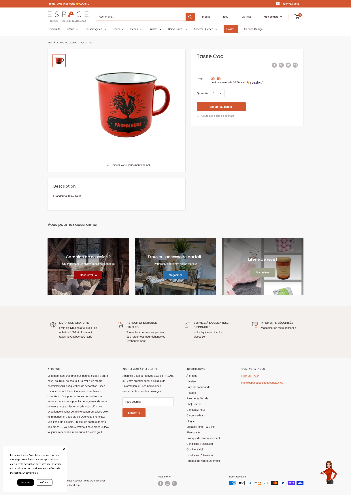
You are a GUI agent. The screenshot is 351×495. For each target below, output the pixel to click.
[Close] (64, 449)
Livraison (191, 381)
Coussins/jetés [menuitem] (93, 29)
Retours (191, 392)
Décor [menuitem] (116, 29)
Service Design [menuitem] (253, 29)
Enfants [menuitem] (153, 29)
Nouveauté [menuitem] (54, 29)
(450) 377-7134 (250, 375)
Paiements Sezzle (197, 398)
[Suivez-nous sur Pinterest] (174, 483)
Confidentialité (194, 449)
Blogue (206, 16)
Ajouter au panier (221, 106)
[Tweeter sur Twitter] (288, 65)
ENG (226, 16)
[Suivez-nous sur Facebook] (160, 483)
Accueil (51, 42)
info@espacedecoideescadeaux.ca (262, 382)
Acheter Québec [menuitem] (203, 29)
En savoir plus (30, 472)
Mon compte (271, 16)
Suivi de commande (198, 387)
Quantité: (203, 93)
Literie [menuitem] (70, 29)
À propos (191, 375)
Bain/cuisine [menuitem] (175, 29)
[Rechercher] (190, 17)
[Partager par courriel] (295, 65)
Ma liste (246, 16)
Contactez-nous (195, 409)
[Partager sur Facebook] (274, 65)
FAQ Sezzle (193, 404)
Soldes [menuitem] (230, 29)
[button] (254, 82)
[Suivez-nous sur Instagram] (167, 483)
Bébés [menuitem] (134, 29)
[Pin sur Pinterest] (281, 65)
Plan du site (193, 432)
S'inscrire (134, 412)
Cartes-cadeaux (196, 415)
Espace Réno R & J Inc (200, 426)
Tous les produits (68, 42)
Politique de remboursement (203, 438)
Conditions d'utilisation (199, 443)
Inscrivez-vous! (291, 3)
